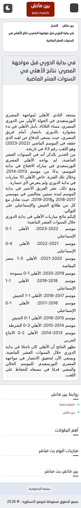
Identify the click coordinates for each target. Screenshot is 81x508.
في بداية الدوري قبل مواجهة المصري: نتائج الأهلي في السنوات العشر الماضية (44, 70)
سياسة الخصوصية (39, 488)
